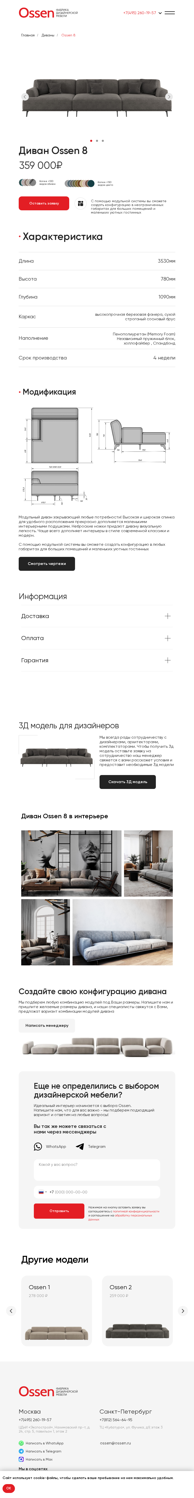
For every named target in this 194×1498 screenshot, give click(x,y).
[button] (169, 12)
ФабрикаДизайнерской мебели (67, 13)
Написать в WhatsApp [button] (45, 1443)
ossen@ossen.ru (115, 1443)
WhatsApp (56, 1146)
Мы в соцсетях (33, 1468)
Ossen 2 (121, 1287)
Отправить (59, 1211)
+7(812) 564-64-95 (116, 1419)
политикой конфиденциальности (136, 1211)
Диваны (48, 35)
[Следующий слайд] (183, 1311)
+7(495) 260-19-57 (139, 12)
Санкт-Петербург (126, 1411)
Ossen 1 (39, 1287)
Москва (30, 1411)
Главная (28, 35)
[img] (36, 13)
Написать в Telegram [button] (43, 1451)
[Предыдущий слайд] (11, 1311)
